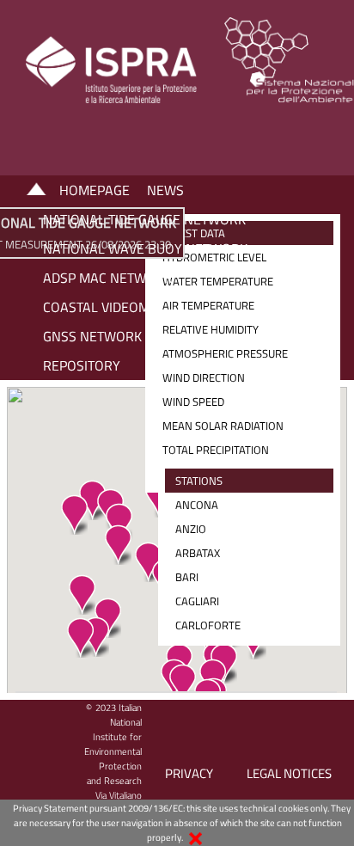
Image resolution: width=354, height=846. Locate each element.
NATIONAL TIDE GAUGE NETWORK (144, 219)
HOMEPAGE (94, 190)
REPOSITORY (81, 365)
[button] (80, 637)
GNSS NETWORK (92, 336)
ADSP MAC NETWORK (107, 277)
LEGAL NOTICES (289, 773)
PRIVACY (189, 773)
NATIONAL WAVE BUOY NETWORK (145, 248)
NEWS (165, 190)
